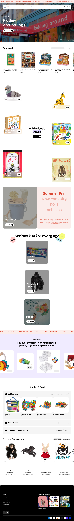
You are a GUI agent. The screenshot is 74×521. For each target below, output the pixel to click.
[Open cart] (69, 7)
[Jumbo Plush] (28, 452)
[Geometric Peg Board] (45, 405)
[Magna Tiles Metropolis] (29, 405)
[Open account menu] (67, 7)
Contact (41, 6)
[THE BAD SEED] (54, 179)
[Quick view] (16, 54)
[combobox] (57, 6)
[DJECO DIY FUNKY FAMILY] (5, 131)
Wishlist (30, 6)
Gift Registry (25, 6)
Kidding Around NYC (10, 518)
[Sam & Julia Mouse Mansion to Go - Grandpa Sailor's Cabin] (46, 60)
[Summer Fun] (54, 193)
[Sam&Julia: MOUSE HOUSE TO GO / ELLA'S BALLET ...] (63, 60)
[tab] (58, 48)
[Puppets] (11, 452)
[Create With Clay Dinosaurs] (54, 142)
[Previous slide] (69, 39)
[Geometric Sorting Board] (61, 405)
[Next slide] (70, 39)
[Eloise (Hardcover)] (5, 174)
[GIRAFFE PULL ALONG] (54, 107)
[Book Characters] (45, 452)
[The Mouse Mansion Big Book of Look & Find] (28, 60)
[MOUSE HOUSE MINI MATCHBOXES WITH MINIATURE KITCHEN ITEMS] (11, 60)
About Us (36, 6)
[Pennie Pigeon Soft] (5, 99)
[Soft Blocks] (13, 405)
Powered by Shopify (19, 518)
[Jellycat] (63, 452)
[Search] (65, 6)
